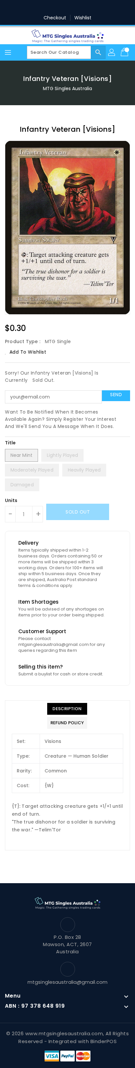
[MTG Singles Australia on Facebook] (36, 7)
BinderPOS (103, 1041)
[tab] (67, 709)
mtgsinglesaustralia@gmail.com (67, 982)
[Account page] (112, 52)
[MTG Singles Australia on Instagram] (74, 7)
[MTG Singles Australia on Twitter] (49, 7)
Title (10, 442)
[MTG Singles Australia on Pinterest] (61, 7)
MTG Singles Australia (67, 88)
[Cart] (125, 52)
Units (11, 500)
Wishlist (83, 17)
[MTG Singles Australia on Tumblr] (86, 7)
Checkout (55, 17)
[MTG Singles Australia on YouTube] (99, 7)
